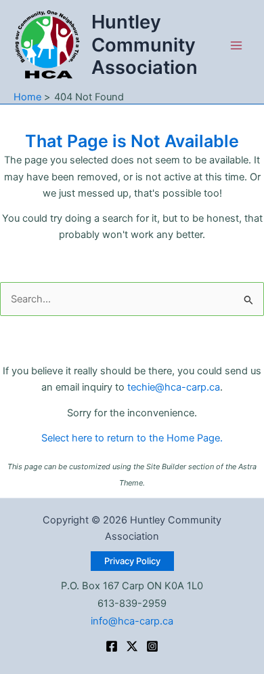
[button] (132, 561)
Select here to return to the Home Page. (132, 438)
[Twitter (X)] (132, 646)
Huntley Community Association (144, 44)
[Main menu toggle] (236, 45)
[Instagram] (152, 646)
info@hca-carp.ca (132, 621)
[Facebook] (112, 646)
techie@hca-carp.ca (173, 387)
